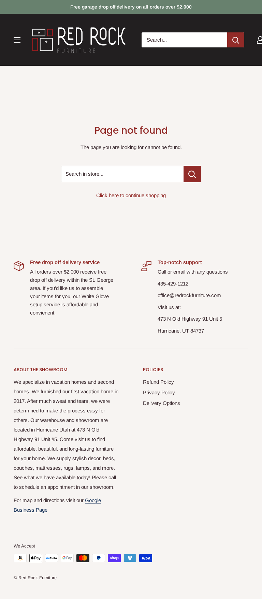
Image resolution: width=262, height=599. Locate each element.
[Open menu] (17, 40)
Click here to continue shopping (131, 195)
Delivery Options (161, 403)
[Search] (235, 39)
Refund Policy (158, 382)
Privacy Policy (159, 392)
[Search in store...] (192, 174)
